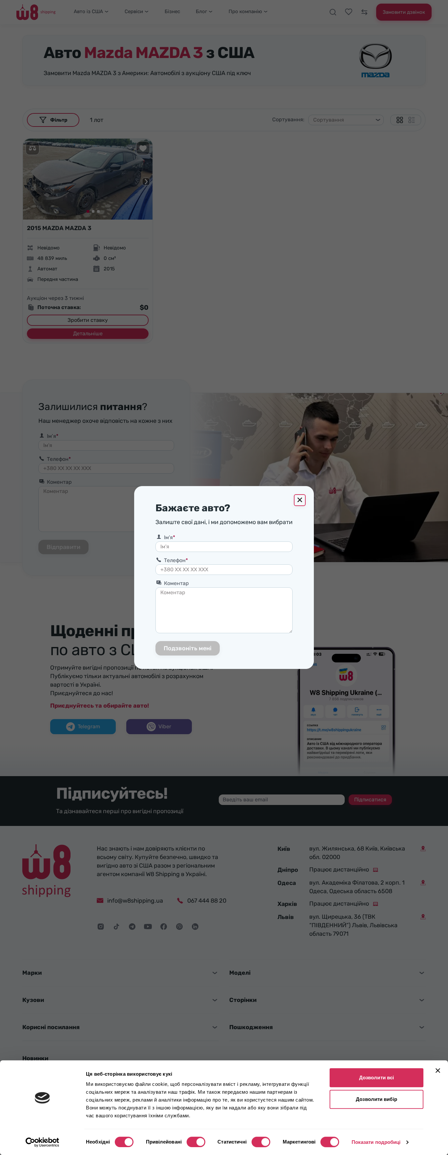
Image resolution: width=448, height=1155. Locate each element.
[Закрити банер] (438, 1070)
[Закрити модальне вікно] (300, 500)
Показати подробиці (376, 1142)
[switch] (196, 1142)
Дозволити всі (376, 1077)
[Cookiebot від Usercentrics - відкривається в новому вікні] (42, 1142)
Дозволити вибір (376, 1099)
